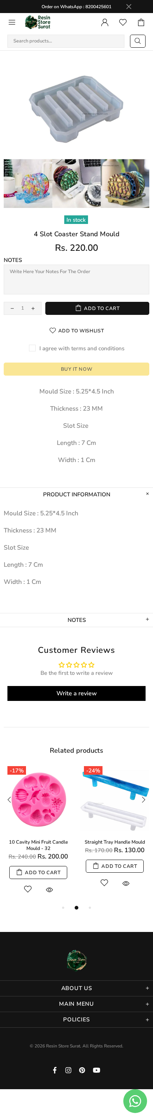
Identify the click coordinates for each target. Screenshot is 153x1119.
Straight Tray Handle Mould (115, 842)
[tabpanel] (38, 833)
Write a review (76, 693)
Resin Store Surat (38, 22)
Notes (13, 260)
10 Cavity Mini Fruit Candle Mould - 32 (38, 845)
